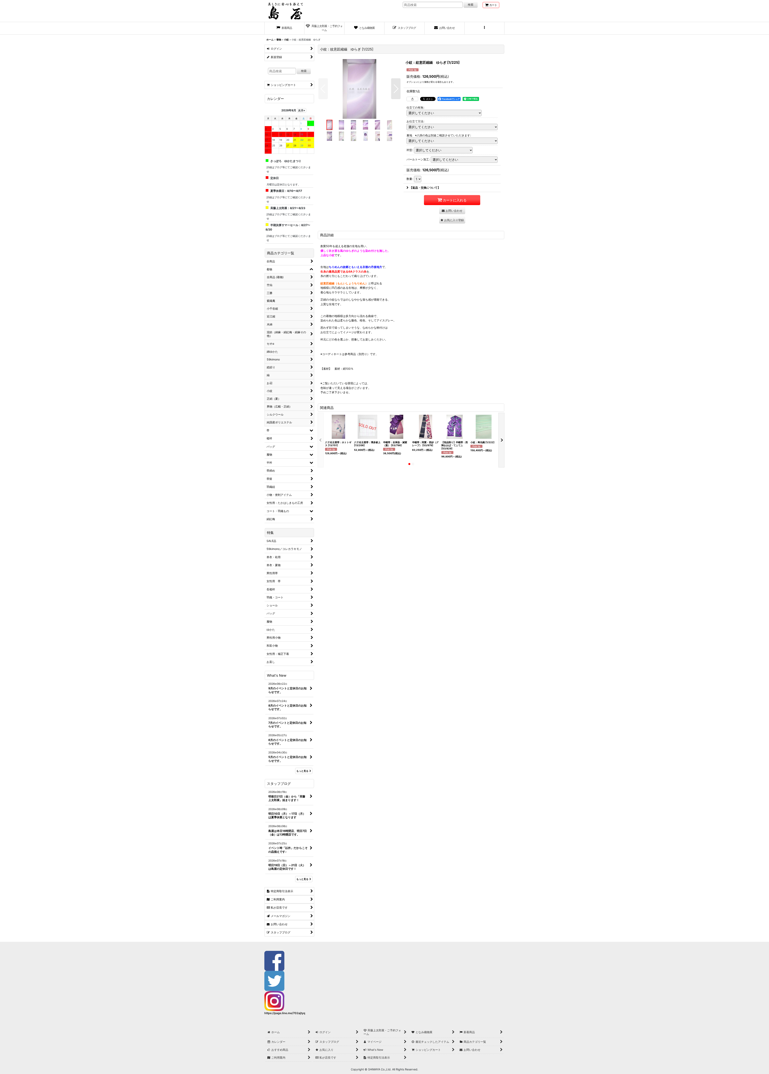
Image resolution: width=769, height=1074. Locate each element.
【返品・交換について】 (425, 187)
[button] (485, 28)
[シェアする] (412, 99)
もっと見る (302, 770)
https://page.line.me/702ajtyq (284, 1013)
